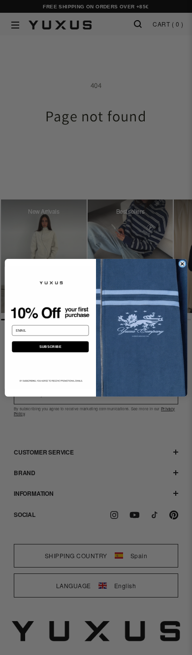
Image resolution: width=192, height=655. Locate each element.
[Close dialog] (182, 263)
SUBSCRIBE (50, 346)
